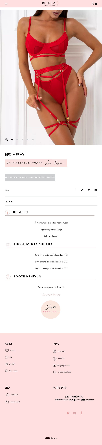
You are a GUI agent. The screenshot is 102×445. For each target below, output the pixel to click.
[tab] (9, 202)
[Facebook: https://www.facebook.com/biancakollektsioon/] (68, 413)
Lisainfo (9, 201)
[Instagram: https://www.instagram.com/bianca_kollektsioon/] (74, 413)
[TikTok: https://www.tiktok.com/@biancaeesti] (81, 413)
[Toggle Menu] (6, 3)
